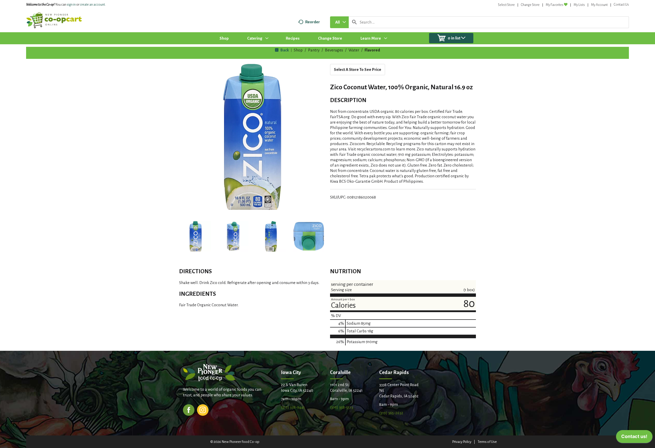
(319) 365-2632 (391, 413)
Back (284, 50)
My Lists (579, 5)
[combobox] (339, 22)
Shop (298, 50)
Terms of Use (487, 442)
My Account (599, 5)
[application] (634, 438)
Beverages (334, 50)
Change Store (530, 5)
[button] (195, 236)
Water (353, 50)
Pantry (314, 50)
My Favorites (554, 5)
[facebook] (188, 409)
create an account (92, 4)
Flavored (372, 50)
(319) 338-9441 (293, 407)
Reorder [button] (312, 22)
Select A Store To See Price (357, 69)
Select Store (506, 5)
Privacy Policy (461, 442)
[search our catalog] (354, 22)
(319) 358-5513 (341, 407)
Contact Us (621, 4)
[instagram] (203, 409)
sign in (71, 4)
